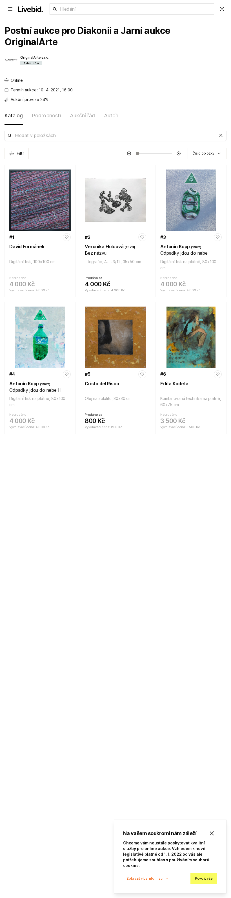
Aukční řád (82, 115)
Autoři (111, 115)
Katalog (14, 115)
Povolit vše (204, 878)
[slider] (137, 153)
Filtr (20, 153)
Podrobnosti (46, 115)
